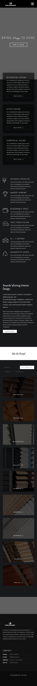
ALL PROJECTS (27, 367)
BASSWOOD (20, 371)
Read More (18, 96)
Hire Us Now (18, 45)
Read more (10, 331)
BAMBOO (8, 371)
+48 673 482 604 (13, 654)
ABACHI (7, 367)
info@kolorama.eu (14, 657)
